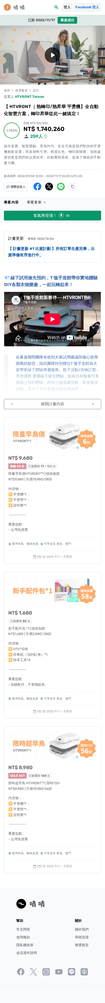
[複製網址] (72, 186)
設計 (36, 90)
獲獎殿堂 (82, 945)
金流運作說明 (26, 953)
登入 (67, 7)
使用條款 (23, 937)
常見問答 (23, 929)
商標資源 (82, 937)
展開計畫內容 (52, 404)
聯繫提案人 (17, 187)
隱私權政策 (24, 945)
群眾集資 (21, 90)
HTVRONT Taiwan (29, 97)
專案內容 (11, 202)
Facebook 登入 (87, 7)
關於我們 (82, 929)
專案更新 (36, 202)
